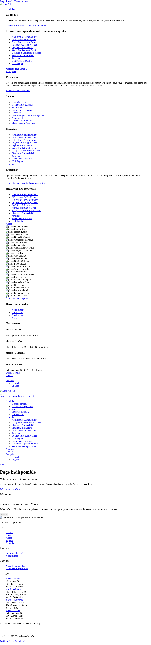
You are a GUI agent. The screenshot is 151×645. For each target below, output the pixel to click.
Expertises (10, 164)
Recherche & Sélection (22, 104)
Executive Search (20, 102)
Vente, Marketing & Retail (24, 50)
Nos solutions (23, 90)
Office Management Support (25, 42)
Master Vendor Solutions (23, 123)
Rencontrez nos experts (17, 183)
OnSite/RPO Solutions (22, 120)
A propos (10, 224)
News (14, 318)
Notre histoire (18, 310)
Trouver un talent (22, 1)
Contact (16, 372)
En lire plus (11, 90)
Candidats (10, 9)
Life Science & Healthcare (24, 39)
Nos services (18, 414)
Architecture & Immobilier (25, 37)
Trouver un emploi (8, 396)
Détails (9, 372)
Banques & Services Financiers (26, 53)
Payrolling (16, 112)
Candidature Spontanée (22, 406)
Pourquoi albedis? (14, 553)
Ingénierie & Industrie (22, 47)
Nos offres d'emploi (15, 25)
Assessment (17, 118)
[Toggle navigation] (1, 394)
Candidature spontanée (35, 25)
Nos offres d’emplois (15, 566)
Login (3, 1)
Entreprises (11, 71)
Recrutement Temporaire (23, 110)
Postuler (10, 1)
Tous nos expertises (37, 183)
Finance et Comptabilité (23, 55)
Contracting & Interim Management (28, 115)
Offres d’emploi (19, 404)
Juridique (16, 58)
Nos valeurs (17, 312)
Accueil (9, 532)
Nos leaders (17, 315)
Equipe (9, 540)
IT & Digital (17, 63)
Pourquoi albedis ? (20, 411)
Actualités (10, 543)
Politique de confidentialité (12, 641)
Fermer (4, 514)
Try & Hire (17, 107)
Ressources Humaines (22, 61)
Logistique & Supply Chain (25, 45)
